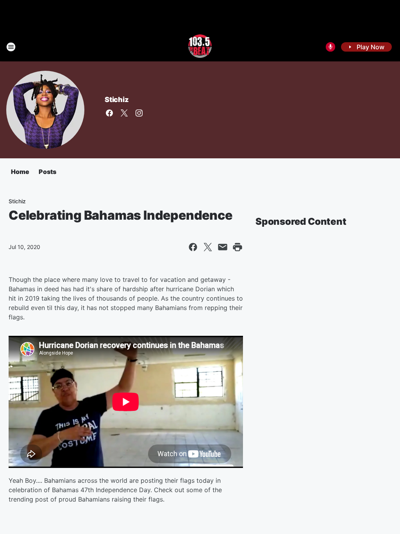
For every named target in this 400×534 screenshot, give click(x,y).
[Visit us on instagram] (139, 113)
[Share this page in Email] (222, 247)
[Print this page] (237, 247)
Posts (47, 172)
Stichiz (117, 99)
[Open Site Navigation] (11, 47)
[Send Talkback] (330, 47)
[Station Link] (200, 46)
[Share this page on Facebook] (193, 247)
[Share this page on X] (207, 247)
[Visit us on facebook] (109, 113)
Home (20, 172)
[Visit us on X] (124, 113)
